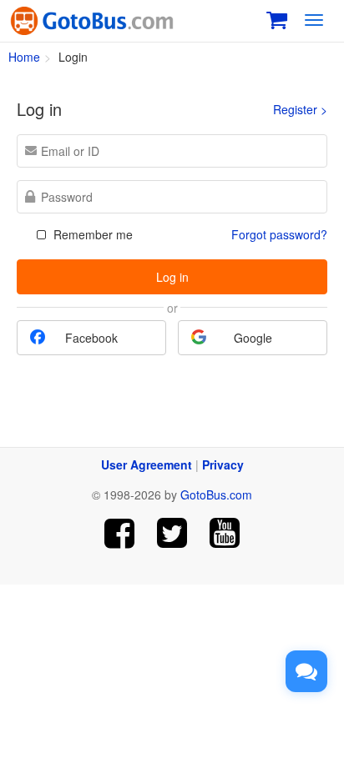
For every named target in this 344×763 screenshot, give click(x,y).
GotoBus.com (216, 494)
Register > (300, 109)
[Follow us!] (172, 533)
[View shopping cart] (276, 18)
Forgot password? (279, 234)
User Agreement (146, 464)
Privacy (223, 464)
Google (253, 337)
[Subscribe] (224, 533)
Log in (172, 277)
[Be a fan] (119, 533)
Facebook (91, 337)
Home (24, 56)
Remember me (91, 234)
